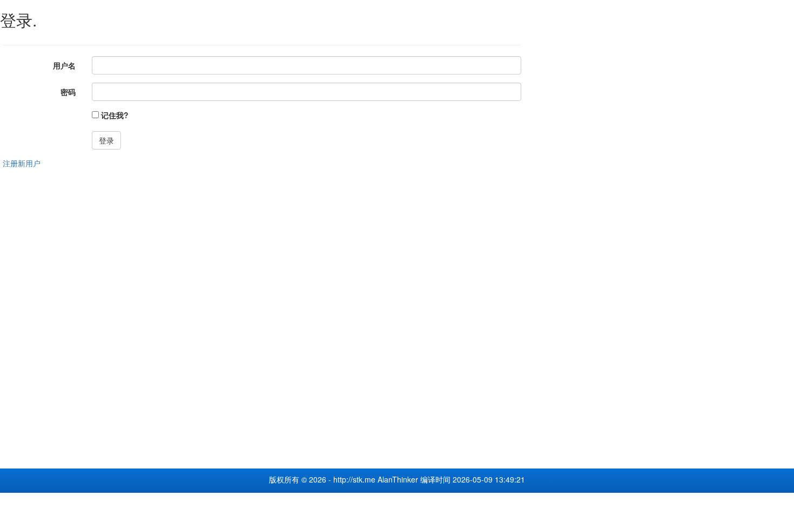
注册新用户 (22, 163)
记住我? (115, 115)
